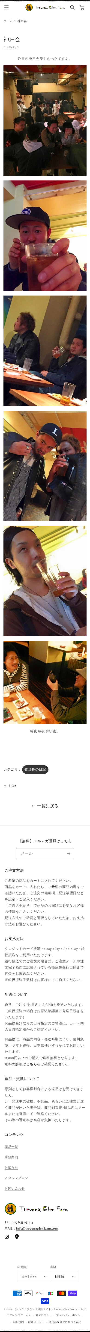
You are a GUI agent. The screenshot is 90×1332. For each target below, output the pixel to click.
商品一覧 (11, 1147)
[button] (6, 7)
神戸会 (22, 21)
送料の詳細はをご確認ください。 (37, 1064)
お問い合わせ (15, 1188)
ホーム (8, 21)
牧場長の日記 (35, 769)
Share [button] (13, 785)
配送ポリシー (36, 1322)
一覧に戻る (48, 806)
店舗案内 (11, 1157)
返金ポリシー (44, 1315)
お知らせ (11, 1167)
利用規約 (18, 1322)
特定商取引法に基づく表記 (65, 1322)
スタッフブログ (16, 1178)
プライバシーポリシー (69, 1315)
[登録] (68, 853)
